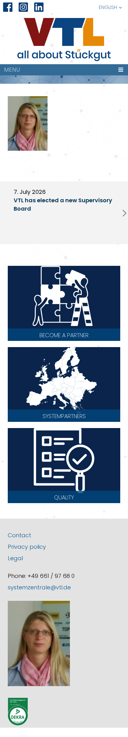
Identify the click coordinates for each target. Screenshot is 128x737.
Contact (19, 535)
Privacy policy (27, 547)
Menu (12, 70)
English (108, 7)
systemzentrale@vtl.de (39, 587)
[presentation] (124, 212)
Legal (15, 558)
